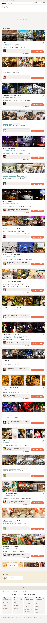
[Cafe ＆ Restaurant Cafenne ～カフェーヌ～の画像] (23, 301)
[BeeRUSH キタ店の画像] (23, 407)
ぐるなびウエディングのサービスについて (38, 617)
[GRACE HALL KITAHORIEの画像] (23, 115)
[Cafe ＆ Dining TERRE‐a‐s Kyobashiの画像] (23, 539)
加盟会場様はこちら (26, 617)
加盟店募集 (31, 617)
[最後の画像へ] (44, 35)
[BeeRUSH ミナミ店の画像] (23, 433)
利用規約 (7, 617)
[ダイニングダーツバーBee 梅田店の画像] (23, 486)
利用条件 (10, 617)
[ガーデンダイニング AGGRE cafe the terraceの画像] (23, 274)
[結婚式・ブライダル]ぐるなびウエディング (7, 591)
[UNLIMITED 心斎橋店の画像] (23, 194)
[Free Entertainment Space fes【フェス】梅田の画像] (23, 327)
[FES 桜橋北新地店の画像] (23, 354)
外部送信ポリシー (21, 617)
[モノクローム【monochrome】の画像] (23, 460)
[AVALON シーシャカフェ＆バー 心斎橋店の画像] (23, 221)
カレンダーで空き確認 (38, 51)
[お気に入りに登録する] (43, 43)
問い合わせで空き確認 (38, 131)
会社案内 (4, 617)
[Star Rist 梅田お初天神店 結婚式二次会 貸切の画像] (23, 88)
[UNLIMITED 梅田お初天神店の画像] (23, 141)
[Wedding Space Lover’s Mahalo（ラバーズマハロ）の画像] (23, 168)
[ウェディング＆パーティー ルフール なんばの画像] (23, 247)
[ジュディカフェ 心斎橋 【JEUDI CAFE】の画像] (23, 380)
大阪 (23, 591)
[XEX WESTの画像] (23, 35)
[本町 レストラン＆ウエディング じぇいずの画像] (23, 513)
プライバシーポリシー (15, 617)
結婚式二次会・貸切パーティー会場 (17, 591)
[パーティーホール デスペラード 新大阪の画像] (23, 62)
